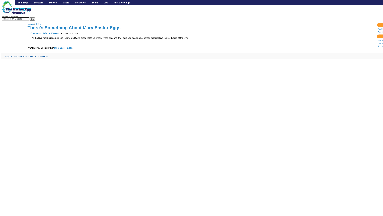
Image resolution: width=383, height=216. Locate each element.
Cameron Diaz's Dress (45, 33)
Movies (53, 2)
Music (66, 2)
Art (106, 2)
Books (95, 2)
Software (38, 2)
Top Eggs (23, 2)
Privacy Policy (20, 57)
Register (8, 57)
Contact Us (43, 57)
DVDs (38, 24)
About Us (32, 57)
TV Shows (80, 2)
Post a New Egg (122, 2)
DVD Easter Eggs (63, 47)
